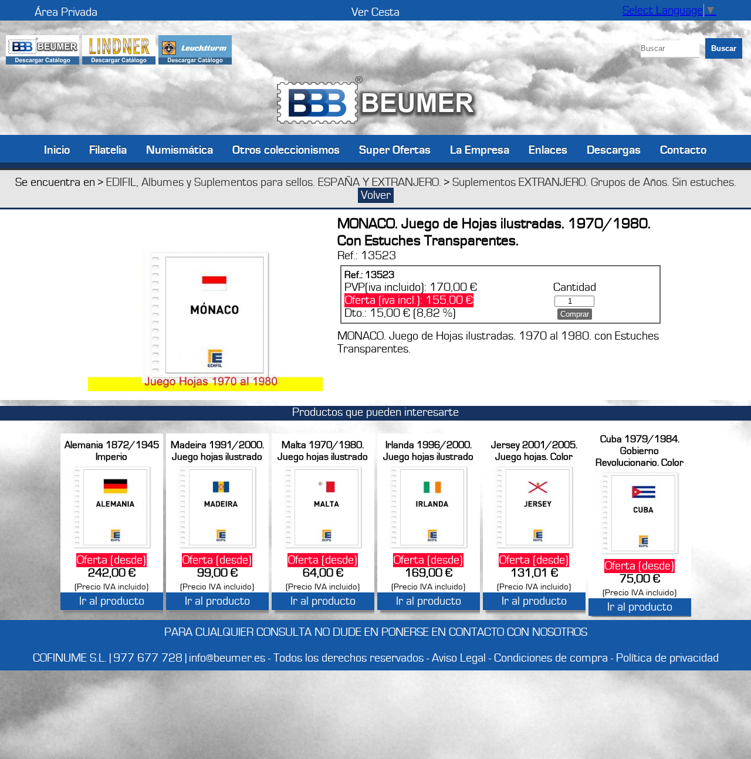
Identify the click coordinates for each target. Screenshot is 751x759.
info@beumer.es (227, 658)
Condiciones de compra (551, 658)
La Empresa (479, 149)
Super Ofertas (395, 149)
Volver (376, 195)
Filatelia (108, 149)
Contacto (683, 149)
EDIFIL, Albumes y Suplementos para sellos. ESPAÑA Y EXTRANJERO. (273, 182)
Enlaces (548, 149)
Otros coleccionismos (286, 149)
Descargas (614, 149)
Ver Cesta (375, 12)
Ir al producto (111, 601)
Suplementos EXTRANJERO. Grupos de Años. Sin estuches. (594, 182)
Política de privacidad (667, 658)
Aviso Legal (459, 658)
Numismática (179, 149)
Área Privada (66, 12)
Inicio (57, 149)
